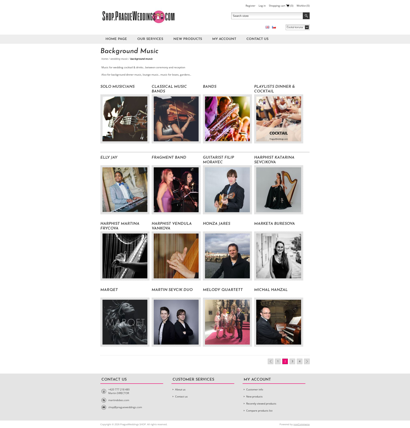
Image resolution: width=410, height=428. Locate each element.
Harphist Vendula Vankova (172, 226)
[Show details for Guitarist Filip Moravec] (227, 189)
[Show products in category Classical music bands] (176, 118)
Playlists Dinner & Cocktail (274, 89)
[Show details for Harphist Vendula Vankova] (176, 256)
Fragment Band (169, 158)
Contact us (257, 39)
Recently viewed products (261, 403)
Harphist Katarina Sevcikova (274, 160)
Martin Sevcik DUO (172, 290)
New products (187, 39)
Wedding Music (119, 58)
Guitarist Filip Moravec (218, 160)
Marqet (109, 290)
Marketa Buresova (274, 224)
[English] (267, 27)
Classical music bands (169, 89)
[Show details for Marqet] (124, 322)
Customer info (254, 389)
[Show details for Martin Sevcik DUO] (176, 322)
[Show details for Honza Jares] (227, 256)
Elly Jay (108, 158)
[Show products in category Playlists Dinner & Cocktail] (278, 118)
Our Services (150, 39)
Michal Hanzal (271, 290)
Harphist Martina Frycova (119, 226)
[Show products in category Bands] (227, 118)
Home (104, 58)
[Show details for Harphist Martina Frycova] (124, 256)
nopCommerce (301, 424)
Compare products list (259, 410)
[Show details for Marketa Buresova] (278, 256)
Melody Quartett (223, 290)
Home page (116, 39)
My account (224, 39)
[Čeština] (274, 27)
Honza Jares (216, 224)
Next (307, 361)
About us (180, 389)
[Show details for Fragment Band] (176, 189)
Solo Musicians (117, 87)
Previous (270, 361)
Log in (262, 5)
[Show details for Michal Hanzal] (278, 322)
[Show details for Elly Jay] (124, 189)
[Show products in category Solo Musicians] (124, 118)
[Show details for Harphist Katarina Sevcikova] (278, 189)
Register (250, 5)
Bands (209, 87)
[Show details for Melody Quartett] (227, 322)
